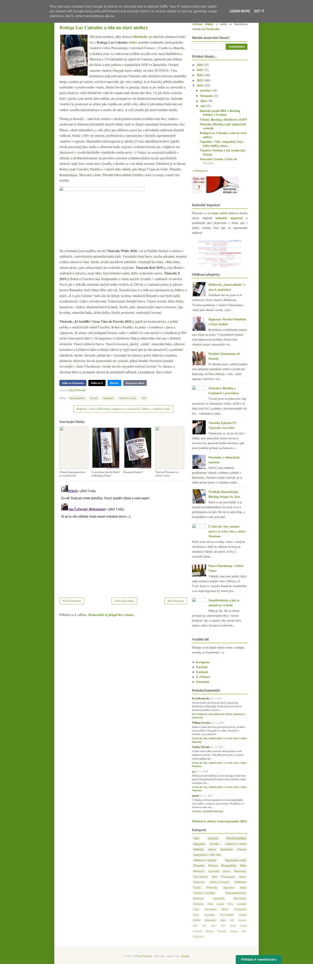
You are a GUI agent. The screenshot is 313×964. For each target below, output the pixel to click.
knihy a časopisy (220, 882)
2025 (200, 70)
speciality (218, 898)
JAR (232, 920)
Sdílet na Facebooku (73, 383)
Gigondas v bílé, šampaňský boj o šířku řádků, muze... (222, 143)
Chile (210, 904)
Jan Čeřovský (77, 390)
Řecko (225, 909)
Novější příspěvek (72, 600)
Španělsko (108, 398)
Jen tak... (215, 844)
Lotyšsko (197, 931)
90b (213, 925)
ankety (227, 871)
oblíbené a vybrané (204, 860)
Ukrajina (222, 931)
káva (223, 920)
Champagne (228, 876)
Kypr (195, 914)
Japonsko (228, 887)
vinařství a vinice (127, 398)
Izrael (243, 925)
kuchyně (198, 898)
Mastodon (200, 681)
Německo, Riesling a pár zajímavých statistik (223, 126)
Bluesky (114, 383)
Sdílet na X (97, 383)
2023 (200, 80)
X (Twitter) (201, 677)
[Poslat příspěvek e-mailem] (86, 390)
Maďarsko (240, 882)
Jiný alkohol (200, 876)
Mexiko (210, 931)
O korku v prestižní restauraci (207, 811)
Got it (259, 11)
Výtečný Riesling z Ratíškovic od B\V (223, 119)
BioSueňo (140, 36)
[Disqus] (123, 536)
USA (230, 904)
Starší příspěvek (176, 600)
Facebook (200, 672)
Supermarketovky (236, 893)
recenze (94, 398)
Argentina (209, 914)
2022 (200, 85)
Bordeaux (199, 871)
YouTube (200, 667)
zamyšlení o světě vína (207, 855)
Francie (241, 849)
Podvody (212, 887)
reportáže (213, 871)
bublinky (198, 849)
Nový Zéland (226, 914)
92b (223, 925)
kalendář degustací (229, 218)
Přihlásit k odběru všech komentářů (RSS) (219, 821)
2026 (200, 65)
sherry (242, 876)
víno (144, 398)
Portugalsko (240, 909)
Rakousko (240, 871)
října (204, 100)
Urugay (234, 931)
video (196, 909)
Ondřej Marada (201, 747)
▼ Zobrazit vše (200, 171)
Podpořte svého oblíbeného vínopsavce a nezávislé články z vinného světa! (123, 408)
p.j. (194, 771)
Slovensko (240, 898)
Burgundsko (228, 865)
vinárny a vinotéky (204, 893)
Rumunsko (210, 920)
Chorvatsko (210, 909)
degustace (199, 844)
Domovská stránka (124, 600)
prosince (206, 90)
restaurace (199, 882)
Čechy (197, 887)
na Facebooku (211, 29)
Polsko (196, 920)
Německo (199, 865)
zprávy (212, 849)
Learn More (239, 11)
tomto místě (219, 213)
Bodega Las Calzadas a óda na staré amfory (103, 27)
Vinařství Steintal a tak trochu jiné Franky (222, 152)
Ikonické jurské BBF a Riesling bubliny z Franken (220, 112)
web (132, 42)
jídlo (214, 876)
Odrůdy (242, 920)
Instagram (201, 662)
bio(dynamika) (77, 398)
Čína (244, 931)
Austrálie (241, 904)
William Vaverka (201, 722)
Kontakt (185, 956)
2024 (200, 75)
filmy (243, 887)
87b (204, 925)
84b (195, 925)
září (203, 106)
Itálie (243, 865)
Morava (213, 865)
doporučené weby (235, 860)
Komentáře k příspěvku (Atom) (111, 614)
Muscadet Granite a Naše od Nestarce (218, 161)
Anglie (220, 904)
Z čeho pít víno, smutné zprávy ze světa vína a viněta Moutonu (226, 531)
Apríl (232, 925)
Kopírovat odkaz (135, 383)
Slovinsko (198, 904)
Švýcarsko (198, 936)
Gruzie (242, 914)
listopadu (206, 95)
